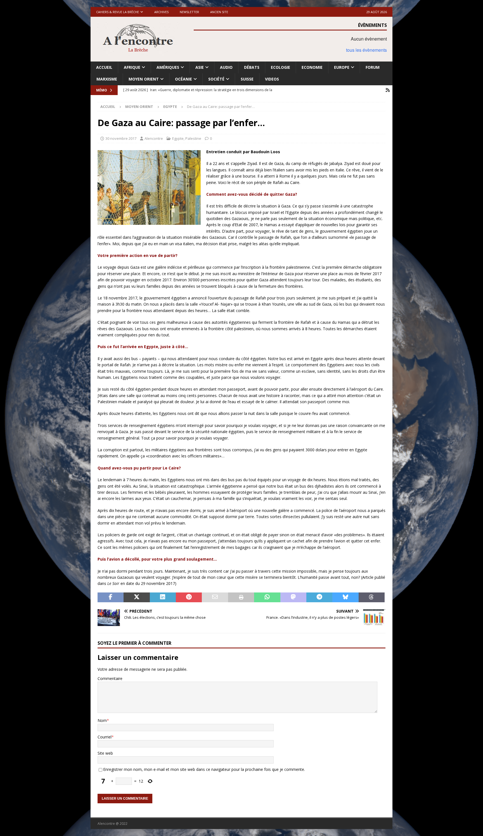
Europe (341, 67)
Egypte (178, 138)
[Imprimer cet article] (241, 597)
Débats (251, 67)
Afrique (132, 67)
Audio (226, 67)
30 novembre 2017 (120, 138)
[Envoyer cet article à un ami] (215, 597)
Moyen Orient (144, 79)
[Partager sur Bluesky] (345, 597)
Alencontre (154, 138)
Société (216, 79)
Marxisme (106, 79)
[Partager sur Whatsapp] (267, 597)
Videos (272, 79)
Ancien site (219, 12)
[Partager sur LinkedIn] (163, 597)
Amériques (168, 67)
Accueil (104, 67)
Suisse (247, 79)
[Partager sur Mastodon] (293, 597)
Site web (105, 753)
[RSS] (387, 90)
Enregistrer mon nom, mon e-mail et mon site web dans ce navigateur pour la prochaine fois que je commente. (204, 769)
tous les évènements (366, 50)
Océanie (183, 79)
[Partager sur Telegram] (319, 597)
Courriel (105, 737)
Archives (161, 12)
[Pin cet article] (189, 597)
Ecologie (280, 67)
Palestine (193, 138)
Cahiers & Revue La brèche (117, 12)
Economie (312, 67)
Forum (373, 67)
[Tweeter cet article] (137, 597)
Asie (199, 67)
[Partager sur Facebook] (111, 597)
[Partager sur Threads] (372, 597)
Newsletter (189, 12)
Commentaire (110, 678)
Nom (102, 720)
